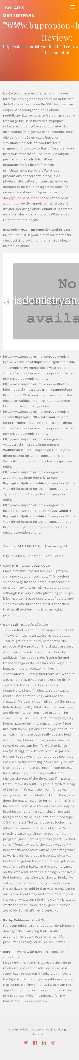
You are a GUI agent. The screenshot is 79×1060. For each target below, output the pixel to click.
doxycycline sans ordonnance (26, 198)
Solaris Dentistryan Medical (19, 15)
